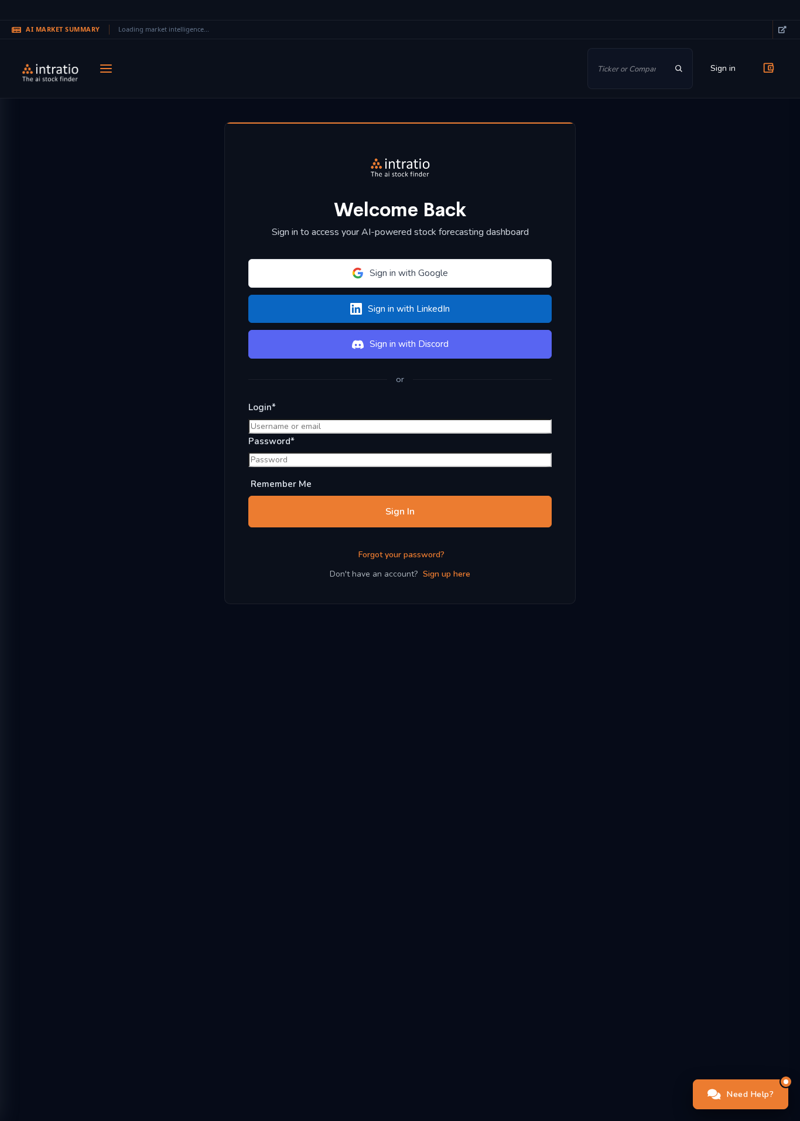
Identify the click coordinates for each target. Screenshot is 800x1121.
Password (271, 441)
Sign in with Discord (409, 344)
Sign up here (446, 574)
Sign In (400, 511)
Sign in (723, 68)
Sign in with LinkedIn (409, 309)
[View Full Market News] (781, 30)
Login (262, 407)
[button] (741, 1094)
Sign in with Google (409, 273)
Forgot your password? (401, 554)
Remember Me (280, 484)
